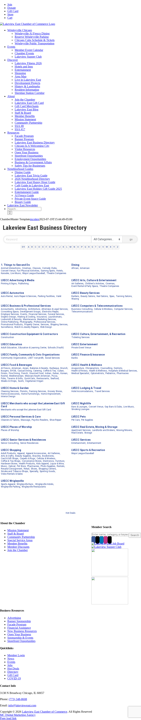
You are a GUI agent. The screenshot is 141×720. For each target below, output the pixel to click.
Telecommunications (82, 311)
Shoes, (34, 468)
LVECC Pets (78, 416)
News (10, 658)
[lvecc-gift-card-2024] (109, 603)
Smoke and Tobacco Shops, (15, 471)
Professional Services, (45, 322)
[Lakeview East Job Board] (107, 543)
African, (75, 268)
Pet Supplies (87, 420)
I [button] (56, 247)
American (85, 268)
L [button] (66, 247)
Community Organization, (14, 358)
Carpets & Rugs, (28, 458)
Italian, (56, 373)
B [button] (32, 247)
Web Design (46, 327)
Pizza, (55, 376)
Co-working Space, (10, 311)
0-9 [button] (23, 247)
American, (17, 368)
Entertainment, (78, 443)
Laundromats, (55, 316)
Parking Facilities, (46, 296)
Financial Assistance (19, 627)
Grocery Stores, (55, 391)
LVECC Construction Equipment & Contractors (29, 334)
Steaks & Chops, (9, 381)
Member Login (16, 655)
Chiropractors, (92, 368)
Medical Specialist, (80, 373)
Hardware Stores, (9, 463)
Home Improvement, (51, 394)
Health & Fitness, (79, 370)
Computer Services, (123, 309)
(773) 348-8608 (18, 699)
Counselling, (106, 368)
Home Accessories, (10, 394)
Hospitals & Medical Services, (123, 370)
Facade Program (16, 624)
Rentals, (61, 466)
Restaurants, (43, 378)
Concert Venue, (8, 270)
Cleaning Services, (10, 391)
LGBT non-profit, (36, 358)
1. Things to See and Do (15, 264)
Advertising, (21, 309)
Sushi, (21, 381)
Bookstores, (48, 456)
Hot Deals (70, 513)
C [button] (35, 247)
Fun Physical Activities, (28, 270)
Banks (74, 358)
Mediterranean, (16, 376)
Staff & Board (15, 533)
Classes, (36, 268)
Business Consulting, (82, 309)
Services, (45, 324)
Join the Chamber (17, 550)
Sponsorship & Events (20, 637)
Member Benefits (17, 543)
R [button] (88, 247)
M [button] (70, 247)
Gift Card (12, 675)
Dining (75, 264)
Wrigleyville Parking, (11, 486)
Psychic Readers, (40, 420)
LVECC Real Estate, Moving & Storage (94, 426)
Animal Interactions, (11, 268)
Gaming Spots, (48, 270)
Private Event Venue (81, 347)
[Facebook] (93, 540)
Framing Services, (38, 391)
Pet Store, (21, 466)
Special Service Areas (19, 540)
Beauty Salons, (88, 296)
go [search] (131, 239)
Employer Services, (10, 314)
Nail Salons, (103, 296)
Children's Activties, (95, 283)
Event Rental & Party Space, (84, 286)
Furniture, (60, 461)
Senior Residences (29, 443)
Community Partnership (21, 536)
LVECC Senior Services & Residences (23, 439)
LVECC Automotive (12, 292)
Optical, (12, 466)
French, (24, 373)
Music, (4, 466)
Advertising (14, 617)
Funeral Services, (56, 314)
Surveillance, (7, 327)
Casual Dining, (25, 370)
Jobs (9, 665)
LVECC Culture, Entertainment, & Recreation (98, 334)
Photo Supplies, (48, 466)
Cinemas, (27, 268)
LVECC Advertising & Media (17, 280)
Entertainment (94, 443)
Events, (24, 314)
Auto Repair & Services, (25, 296)
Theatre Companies (56, 273)
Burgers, (5, 370)
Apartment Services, (81, 430)
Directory (12, 671)
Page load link (8, 718)
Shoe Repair (55, 420)
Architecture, (34, 309)
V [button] (103, 247)
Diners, (4, 373)
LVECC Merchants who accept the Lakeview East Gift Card (33, 405)
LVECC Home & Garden (15, 388)
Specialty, (34, 471)
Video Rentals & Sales (12, 474)
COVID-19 (14, 678)
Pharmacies (123, 373)
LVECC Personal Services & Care (21, 416)
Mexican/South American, (38, 376)
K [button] (63, 247)
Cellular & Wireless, (103, 309)
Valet (58, 296)
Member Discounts (18, 546)
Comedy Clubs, (49, 268)
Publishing (23, 283)
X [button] (110, 247)
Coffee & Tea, (49, 370)
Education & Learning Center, (32, 347)
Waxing (75, 299)
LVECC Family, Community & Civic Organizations (30, 354)
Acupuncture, (77, 368)
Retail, (27, 468)
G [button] (49, 247)
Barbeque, (54, 368)
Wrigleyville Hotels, (44, 484)
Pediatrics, (110, 373)
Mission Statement (18, 530)
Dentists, (118, 368)
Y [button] (114, 247)
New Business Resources (22, 631)
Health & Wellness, (98, 370)
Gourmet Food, (36, 373)
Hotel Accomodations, (82, 391)
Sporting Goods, (48, 471)
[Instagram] (106, 540)
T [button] (95, 247)
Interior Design (8, 396)
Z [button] (117, 247)
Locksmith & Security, (11, 319)
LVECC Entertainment (84, 344)
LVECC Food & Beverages (16, 364)
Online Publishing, (10, 322)
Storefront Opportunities (21, 641)
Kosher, (4, 376)
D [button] (39, 247)
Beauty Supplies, (23, 456)
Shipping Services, (59, 324)
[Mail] (110, 540)
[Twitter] (97, 540)
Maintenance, (29, 319)
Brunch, (64, 368)
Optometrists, (97, 373)
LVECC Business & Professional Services (26, 305)
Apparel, (21, 453)
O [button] (78, 247)
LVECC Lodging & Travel (86, 388)
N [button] (74, 247)
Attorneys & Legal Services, (54, 309)
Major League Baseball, (34, 273)
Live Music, (15, 273)
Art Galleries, (77, 283)
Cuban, (60, 370)
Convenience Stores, (32, 461)
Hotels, (59, 270)
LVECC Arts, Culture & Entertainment (93, 280)
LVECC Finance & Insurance (88, 354)
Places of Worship (10, 430)
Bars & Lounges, (79, 406)
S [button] (92, 247)
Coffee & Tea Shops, (11, 461)
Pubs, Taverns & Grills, (12, 378)
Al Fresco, (6, 368)
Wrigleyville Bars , (25, 484)
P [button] (81, 247)
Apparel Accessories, (36, 453)
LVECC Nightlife (81, 403)
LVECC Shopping (11, 450)
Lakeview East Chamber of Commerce (44, 711)
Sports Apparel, (8, 484)
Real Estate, (77, 432)
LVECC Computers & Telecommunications (97, 305)
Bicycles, (36, 456)
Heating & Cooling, (26, 316)
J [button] (59, 247)
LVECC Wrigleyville (12, 480)
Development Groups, (30, 311)
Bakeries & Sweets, (39, 368)
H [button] (53, 247)
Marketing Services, (47, 319)
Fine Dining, (14, 373)
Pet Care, (75, 420)
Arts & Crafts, (7, 456)
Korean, (64, 373)
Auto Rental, (7, 296)
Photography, (26, 322)
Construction (7, 337)
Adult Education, (9, 347)
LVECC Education (11, 344)
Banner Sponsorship (19, 621)
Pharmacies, (33, 466)
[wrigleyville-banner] (109, 575)
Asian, (26, 368)
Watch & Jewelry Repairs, (26, 327)
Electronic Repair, (50, 311)
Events (11, 661)
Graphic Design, (9, 316)
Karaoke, (5, 273)
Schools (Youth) (56, 347)
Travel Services (102, 391)
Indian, (48, 373)
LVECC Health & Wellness (86, 364)
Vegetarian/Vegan (34, 381)
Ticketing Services (80, 337)
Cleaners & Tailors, (10, 420)
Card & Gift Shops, (10, 458)
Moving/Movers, (124, 430)
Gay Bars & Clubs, (113, 406)
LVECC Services (81, 439)
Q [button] (85, 247)
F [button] (46, 247)
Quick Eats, (30, 378)
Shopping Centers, (48, 468)
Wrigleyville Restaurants (34, 486)
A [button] (28, 247)
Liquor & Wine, (57, 463)
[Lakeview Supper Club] (106, 546)
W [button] (107, 247)
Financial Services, (38, 314)
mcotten (34, 219)
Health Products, (27, 463)
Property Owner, (32, 324)
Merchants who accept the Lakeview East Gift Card (26, 409)
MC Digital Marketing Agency (18, 715)
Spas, (112, 296)
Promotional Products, (12, 324)
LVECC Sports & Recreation (88, 450)
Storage (88, 432)
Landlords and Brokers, (103, 430)
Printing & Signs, (9, 283)
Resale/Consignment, (12, 468)
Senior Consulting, (10, 443)
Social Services (52, 358)
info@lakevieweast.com (22, 705)
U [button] (99, 247)
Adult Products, (8, 453)
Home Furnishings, (30, 394)
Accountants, (7, 309)
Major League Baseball (82, 453)
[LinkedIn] (102, 540)
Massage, (26, 420)
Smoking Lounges (80, 409)
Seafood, (54, 378)
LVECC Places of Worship (16, 426)
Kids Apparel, (42, 463)
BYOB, (13, 370)
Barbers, (75, 296)
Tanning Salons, (124, 296)
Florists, (24, 391)
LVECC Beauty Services (85, 292)
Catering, (37, 370)
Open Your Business (19, 634)
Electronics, (49, 461)
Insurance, (42, 316)
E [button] (43, 247)
